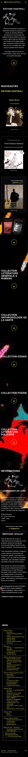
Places (8, 713)
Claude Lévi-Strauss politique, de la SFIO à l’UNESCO (15, 697)
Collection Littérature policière (14, 641)
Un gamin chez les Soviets (13, 685)
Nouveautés (10, 632)
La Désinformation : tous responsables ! (13, 703)
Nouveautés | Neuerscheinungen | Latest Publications (15, 729)
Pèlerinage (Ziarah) (11, 683)
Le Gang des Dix (11, 652)
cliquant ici (15, 528)
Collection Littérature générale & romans (13, 673)
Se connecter (10, 752)
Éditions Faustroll (12, 91)
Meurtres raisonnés (11, 654)
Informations (10, 643)
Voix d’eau (9, 715)
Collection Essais (11, 638)
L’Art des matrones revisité (13, 668)
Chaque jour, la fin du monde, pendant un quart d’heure (14, 693)
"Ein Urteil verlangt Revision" (15, 736)
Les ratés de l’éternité (12, 682)
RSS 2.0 (16, 752)
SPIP (26, 750)
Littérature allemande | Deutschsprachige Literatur (11, 733)
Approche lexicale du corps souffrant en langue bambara (14, 659)
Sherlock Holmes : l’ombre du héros (15, 708)
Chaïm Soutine (10, 676)
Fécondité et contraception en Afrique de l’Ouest (14, 665)
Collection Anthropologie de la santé (15, 636)
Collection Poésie (11, 640)
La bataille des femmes (12, 669)
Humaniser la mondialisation (14, 699)
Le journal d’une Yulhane (13, 680)
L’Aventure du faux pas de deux (14, 651)
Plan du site (3, 752)
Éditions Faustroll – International (11, 727)
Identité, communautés (12, 701)
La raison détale (11, 721)
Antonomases (10, 674)
